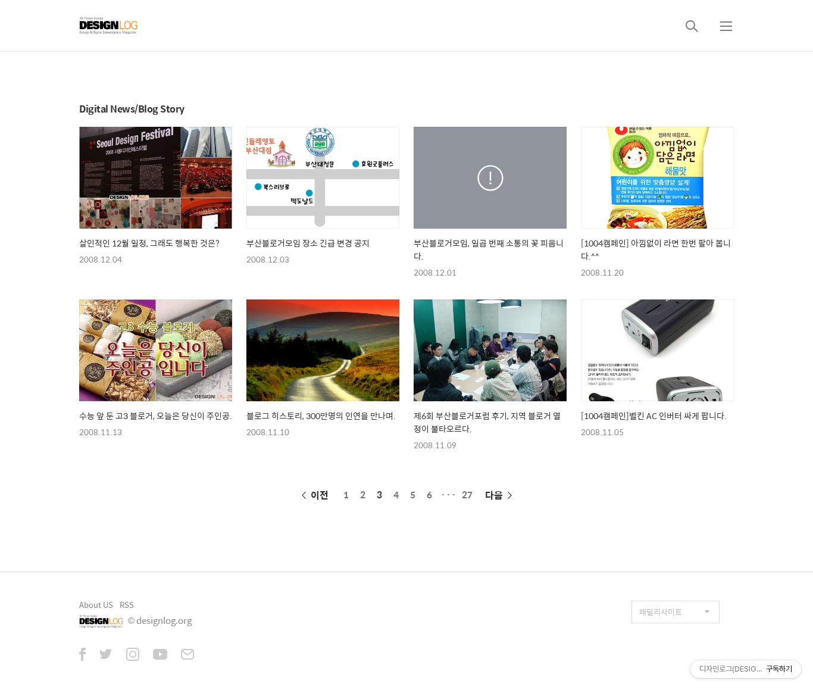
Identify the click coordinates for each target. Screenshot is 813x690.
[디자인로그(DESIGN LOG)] (109, 25)
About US (96, 604)
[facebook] (82, 655)
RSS (127, 604)
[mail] (187, 655)
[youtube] (160, 655)
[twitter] (105, 655)
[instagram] (132, 655)
